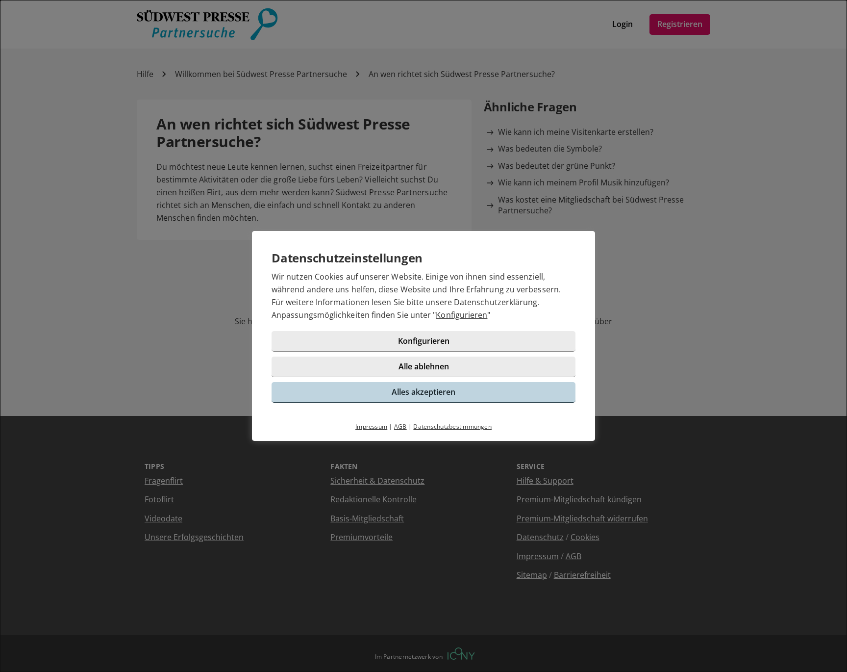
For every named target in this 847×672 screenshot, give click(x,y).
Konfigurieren (461, 315)
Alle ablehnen (424, 366)
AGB (400, 426)
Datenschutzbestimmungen (452, 426)
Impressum (371, 426)
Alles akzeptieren (423, 392)
